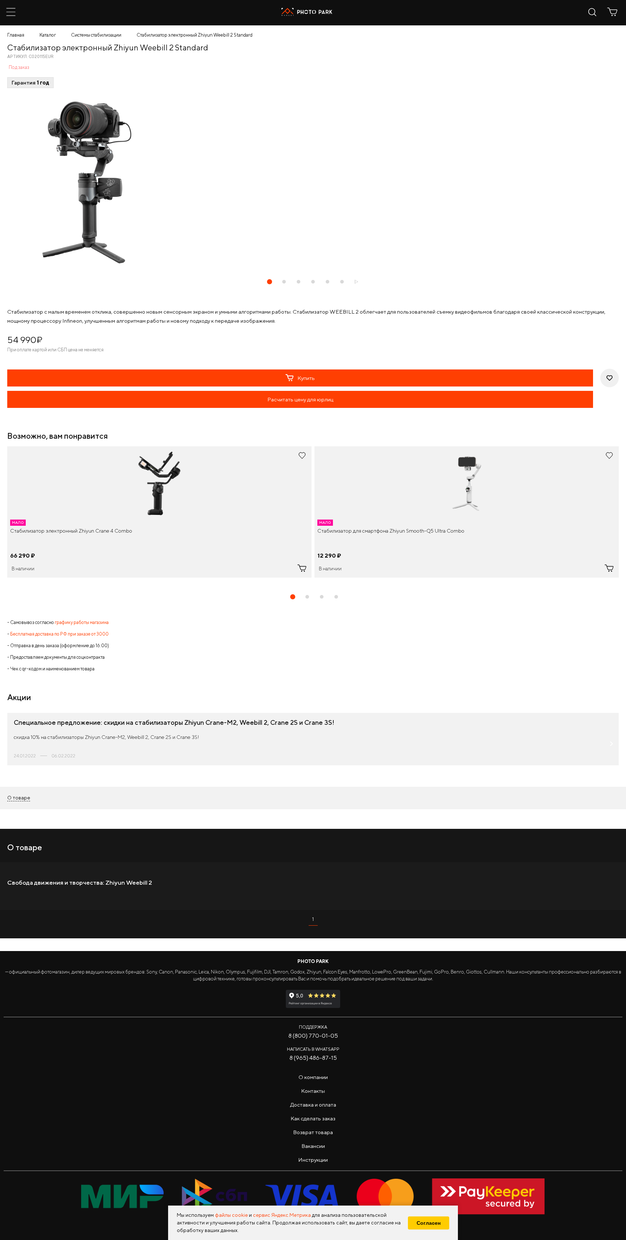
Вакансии (313, 1146)
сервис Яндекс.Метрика (282, 1215)
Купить (306, 378)
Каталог (47, 35)
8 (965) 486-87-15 (313, 1057)
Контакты (313, 1091)
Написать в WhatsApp (313, 1049)
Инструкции (313, 1160)
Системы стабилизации (96, 35)
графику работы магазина (82, 622)
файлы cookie (231, 1215)
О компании (313, 1077)
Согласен (429, 1223)
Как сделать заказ (313, 1118)
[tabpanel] (159, 512)
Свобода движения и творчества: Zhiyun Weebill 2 (79, 882)
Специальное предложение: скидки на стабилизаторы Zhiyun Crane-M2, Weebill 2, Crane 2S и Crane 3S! (174, 722)
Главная (15, 35)
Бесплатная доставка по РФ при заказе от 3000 (59, 634)
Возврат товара (313, 1132)
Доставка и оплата (313, 1104)
